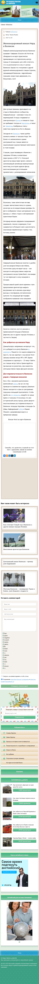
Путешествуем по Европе (11, 2)
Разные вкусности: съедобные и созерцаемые (20, 746)
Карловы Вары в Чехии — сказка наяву (24, 838)
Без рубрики (10, 754)
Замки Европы (10, 737)
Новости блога (11, 750)
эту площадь (15, 395)
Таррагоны (9, 126)
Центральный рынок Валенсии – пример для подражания (18, 563)
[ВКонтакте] (4, 456)
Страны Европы (11, 733)
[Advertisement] (19, 478)
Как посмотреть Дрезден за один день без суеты (23, 786)
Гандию (18, 120)
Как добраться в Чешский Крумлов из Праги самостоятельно (24, 812)
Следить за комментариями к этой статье (15, 676)
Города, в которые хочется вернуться (18, 741)
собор (21, 409)
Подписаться (19, 717)
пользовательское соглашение (20, 679)
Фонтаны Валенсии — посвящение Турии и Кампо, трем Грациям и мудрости (19, 590)
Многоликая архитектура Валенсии (16, 549)
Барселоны (25, 123)
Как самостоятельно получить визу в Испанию (24, 799)
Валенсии (16, 134)
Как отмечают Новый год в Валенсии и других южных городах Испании (17, 526)
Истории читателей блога (14, 763)
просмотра (24, 803)
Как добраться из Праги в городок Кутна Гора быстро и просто (23, 826)
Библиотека (14, 32)
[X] (12, 456)
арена (15, 384)
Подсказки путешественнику (15, 758)
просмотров (25, 790)
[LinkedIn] (15, 456)
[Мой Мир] (9, 456)
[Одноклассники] (7, 456)
